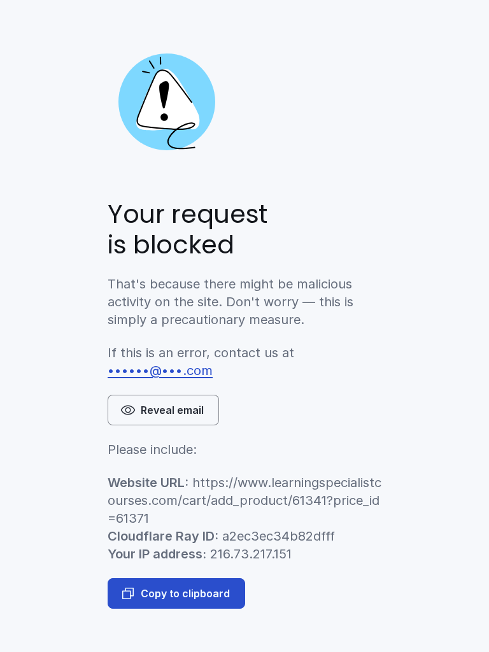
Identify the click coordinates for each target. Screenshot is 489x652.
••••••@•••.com (160, 370)
